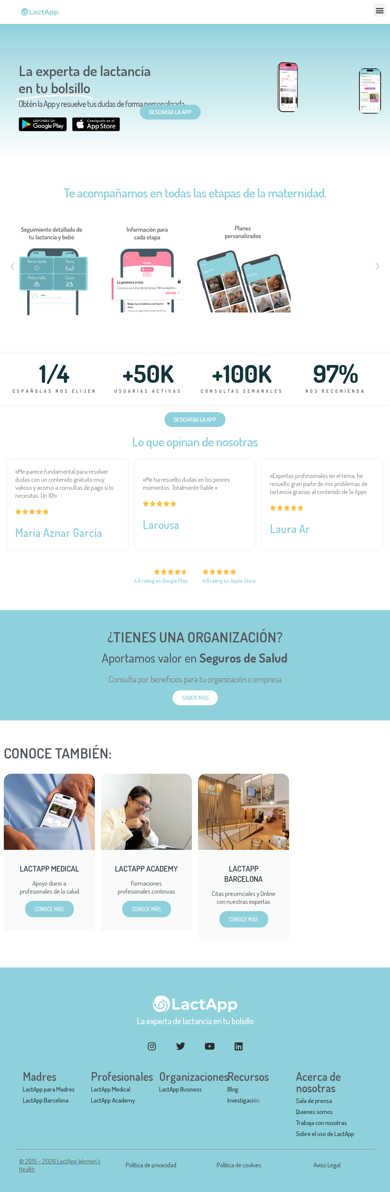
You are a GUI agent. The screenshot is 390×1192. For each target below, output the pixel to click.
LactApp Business (180, 1089)
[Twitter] (180, 1046)
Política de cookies (239, 1165)
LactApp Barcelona (46, 1100)
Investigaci (240, 1100)
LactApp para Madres (49, 1089)
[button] (380, 10)
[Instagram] (151, 1046)
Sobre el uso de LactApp (325, 1134)
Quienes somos (314, 1112)
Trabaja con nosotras (321, 1123)
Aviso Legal (326, 1165)
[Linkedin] (238, 1046)
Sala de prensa (314, 1100)
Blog (232, 1089)
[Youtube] (209, 1046)
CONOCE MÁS (49, 909)
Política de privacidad (151, 1165)
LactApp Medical (110, 1089)
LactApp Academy (113, 1100)
